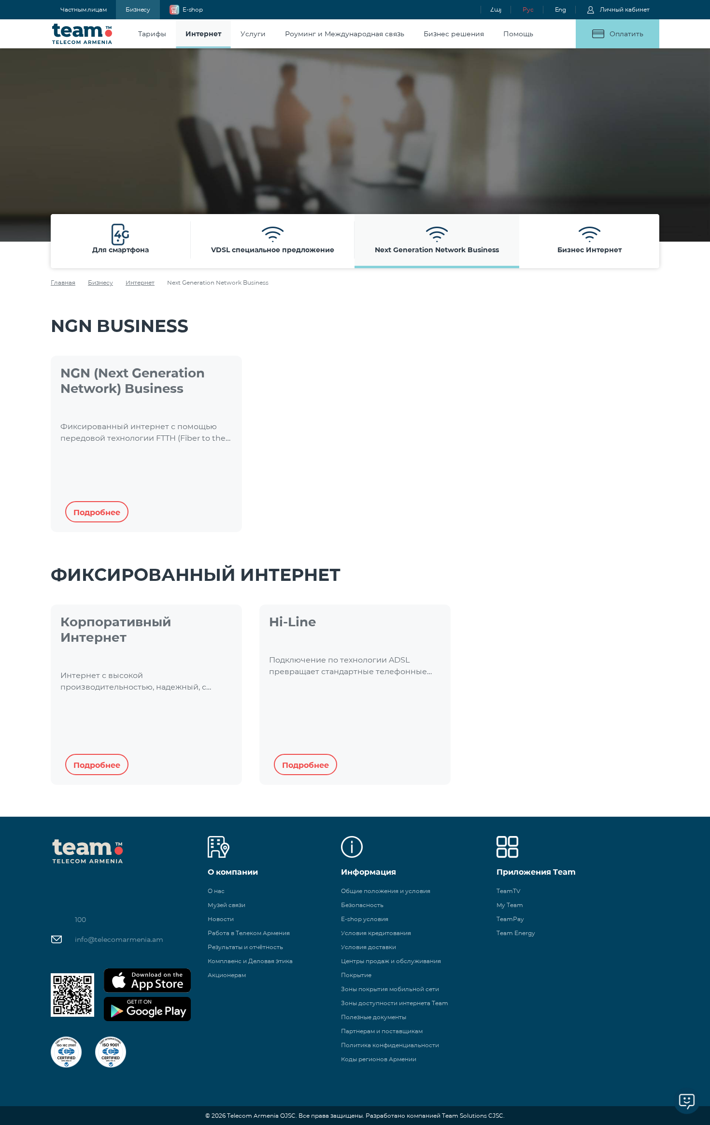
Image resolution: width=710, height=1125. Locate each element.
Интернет (140, 282)
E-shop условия (364, 919)
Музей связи (226, 905)
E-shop (193, 9)
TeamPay (510, 919)
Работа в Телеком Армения (249, 933)
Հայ (495, 9)
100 (80, 919)
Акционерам (227, 975)
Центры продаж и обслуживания (391, 961)
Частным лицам (83, 9)
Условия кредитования (376, 933)
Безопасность (362, 905)
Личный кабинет (625, 9)
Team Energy (516, 933)
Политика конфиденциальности (390, 1045)
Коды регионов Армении (378, 1059)
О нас (216, 890)
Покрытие (356, 975)
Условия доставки (368, 947)
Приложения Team (536, 872)
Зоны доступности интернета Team (394, 1003)
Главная (63, 282)
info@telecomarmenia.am (119, 939)
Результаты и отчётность (245, 947)
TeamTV (508, 890)
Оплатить (626, 33)
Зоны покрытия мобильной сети (390, 989)
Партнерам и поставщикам (382, 1031)
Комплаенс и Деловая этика (250, 961)
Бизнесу (138, 9)
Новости (221, 919)
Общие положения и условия (385, 890)
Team (82, 34)
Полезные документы (373, 1017)
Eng (560, 9)
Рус (528, 9)
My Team (510, 905)
